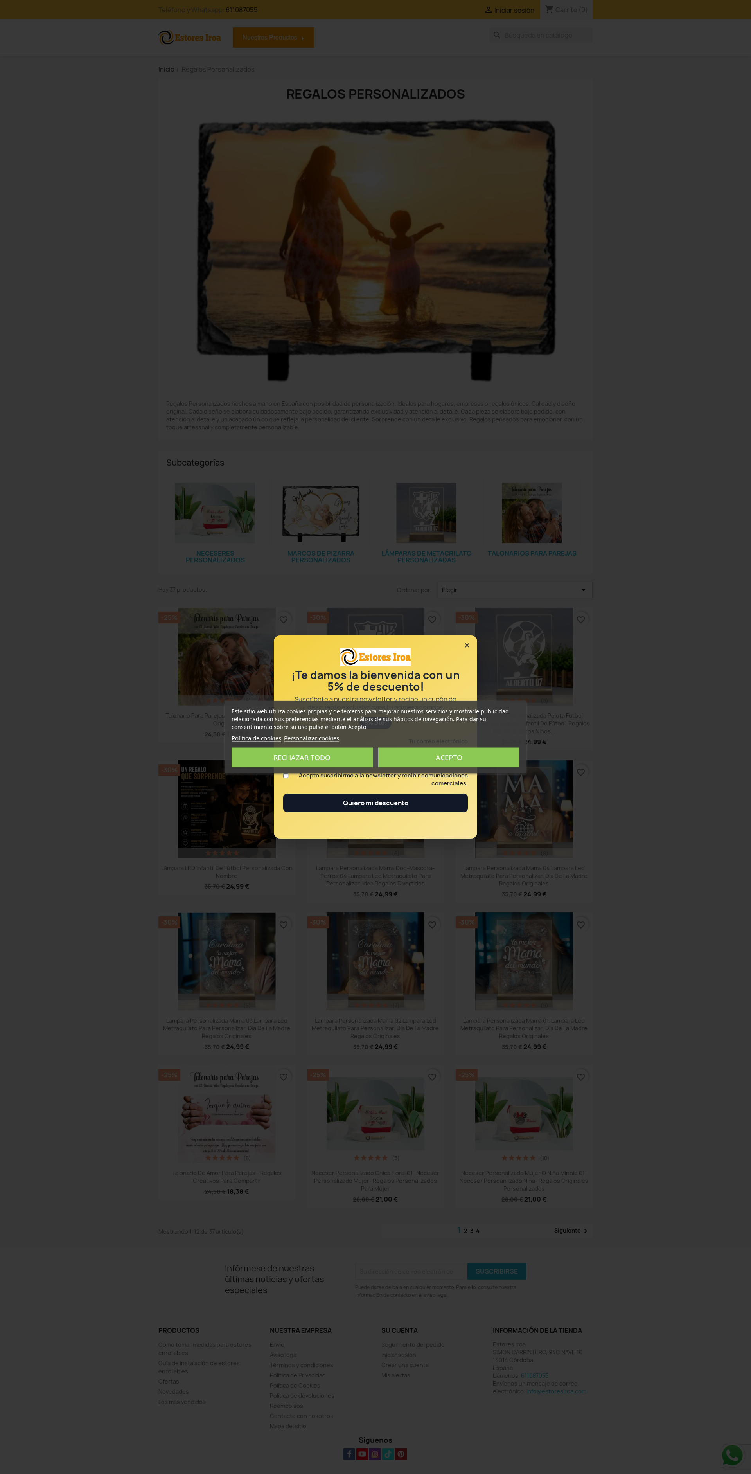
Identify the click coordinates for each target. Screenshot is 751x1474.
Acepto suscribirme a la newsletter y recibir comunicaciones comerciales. (383, 779)
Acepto (449, 757)
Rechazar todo (302, 757)
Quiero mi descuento (375, 803)
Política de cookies (256, 737)
